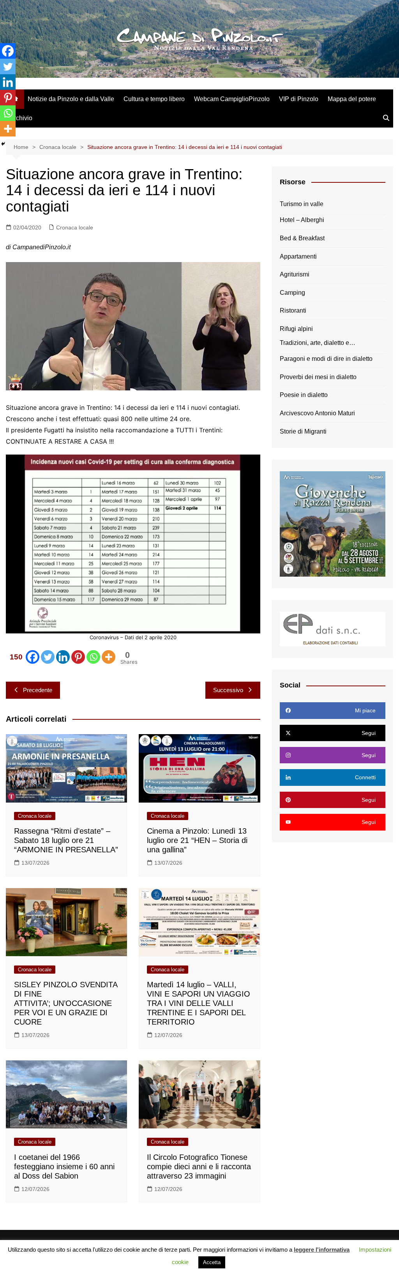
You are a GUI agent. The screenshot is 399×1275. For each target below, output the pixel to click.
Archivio (21, 118)
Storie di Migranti (303, 431)
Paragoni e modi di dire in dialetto (326, 358)
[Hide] (3, 144)
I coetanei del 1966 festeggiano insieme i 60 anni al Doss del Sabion (64, 1166)
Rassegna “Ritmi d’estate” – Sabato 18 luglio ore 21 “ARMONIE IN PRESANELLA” (66, 840)
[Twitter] (48, 657)
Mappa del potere (352, 99)
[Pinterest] (78, 657)
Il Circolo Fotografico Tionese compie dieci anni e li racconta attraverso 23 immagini (199, 1166)
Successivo (228, 690)
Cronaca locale (74, 227)
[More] (108, 657)
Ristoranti (293, 310)
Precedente (37, 690)
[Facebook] (8, 51)
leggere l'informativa (322, 1249)
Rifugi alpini (296, 328)
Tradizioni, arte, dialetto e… (317, 342)
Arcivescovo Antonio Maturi (317, 413)
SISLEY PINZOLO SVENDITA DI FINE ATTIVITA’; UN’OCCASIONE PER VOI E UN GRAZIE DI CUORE (65, 1003)
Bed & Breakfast (302, 238)
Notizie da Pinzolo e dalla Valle (71, 99)
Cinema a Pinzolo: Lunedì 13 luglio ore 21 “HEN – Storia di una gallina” (197, 840)
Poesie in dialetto (304, 395)
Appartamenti (298, 256)
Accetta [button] (212, 1262)
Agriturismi (294, 274)
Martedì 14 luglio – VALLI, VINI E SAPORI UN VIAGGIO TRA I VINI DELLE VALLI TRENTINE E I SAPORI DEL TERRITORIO (198, 1003)
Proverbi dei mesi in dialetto (318, 377)
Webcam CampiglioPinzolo (232, 99)
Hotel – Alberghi (302, 220)
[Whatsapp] (93, 657)
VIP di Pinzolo (298, 99)
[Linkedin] (63, 657)
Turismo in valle (301, 204)
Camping (292, 292)
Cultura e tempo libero (154, 99)
